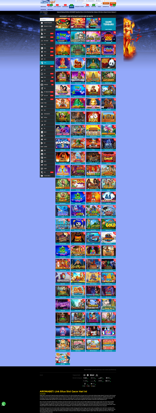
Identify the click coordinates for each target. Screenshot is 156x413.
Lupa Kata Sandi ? (80, 0)
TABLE (99, 6)
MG (45, 48)
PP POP (46, 40)
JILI (45, 77)
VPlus (45, 117)
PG (45, 44)
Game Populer (48, 22)
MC (45, 150)
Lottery (112, 6)
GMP (45, 168)
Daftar (113, 3)
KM (45, 154)
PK (45, 88)
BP (45, 124)
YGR (45, 121)
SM (45, 37)
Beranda (43, 6)
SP (44, 143)
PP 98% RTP (47, 91)
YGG (45, 106)
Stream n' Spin (48, 26)
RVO (45, 132)
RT (44, 135)
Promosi (43, 9)
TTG (45, 62)
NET (45, 139)
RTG (45, 161)
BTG (45, 157)
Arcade (93, 6)
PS (44, 70)
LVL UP (46, 95)
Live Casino (57, 6)
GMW (45, 146)
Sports (50, 6)
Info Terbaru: (44, 12)
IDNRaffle (106, 6)
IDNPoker (65, 6)
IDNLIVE (87, 6)
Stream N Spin (79, 6)
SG (45, 73)
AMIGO (46, 84)
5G (45, 59)
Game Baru (47, 175)
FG (45, 172)
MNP (45, 165)
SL (44, 128)
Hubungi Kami (91, 0)
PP (45, 33)
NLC (45, 51)
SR (44, 99)
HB (45, 55)
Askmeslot (47, 113)
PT (44, 66)
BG (45, 110)
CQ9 (45, 102)
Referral (50, 9)
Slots (71, 6)
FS (44, 81)
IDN (45, 29)
